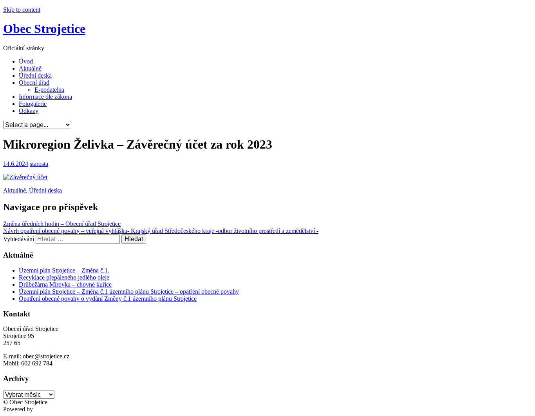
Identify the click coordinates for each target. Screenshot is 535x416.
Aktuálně (30, 68)
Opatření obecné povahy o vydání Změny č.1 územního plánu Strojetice (108, 298)
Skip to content (21, 9)
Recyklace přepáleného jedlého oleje (64, 277)
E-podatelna (49, 89)
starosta (39, 163)
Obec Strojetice (44, 29)
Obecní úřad (34, 82)
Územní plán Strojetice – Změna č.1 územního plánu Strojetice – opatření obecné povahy (129, 291)
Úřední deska (35, 75)
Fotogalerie (33, 103)
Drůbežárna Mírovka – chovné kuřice (65, 284)
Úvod (26, 61)
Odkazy (28, 110)
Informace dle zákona (45, 96)
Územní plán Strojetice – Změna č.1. (64, 270)
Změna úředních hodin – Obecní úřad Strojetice (62, 223)
